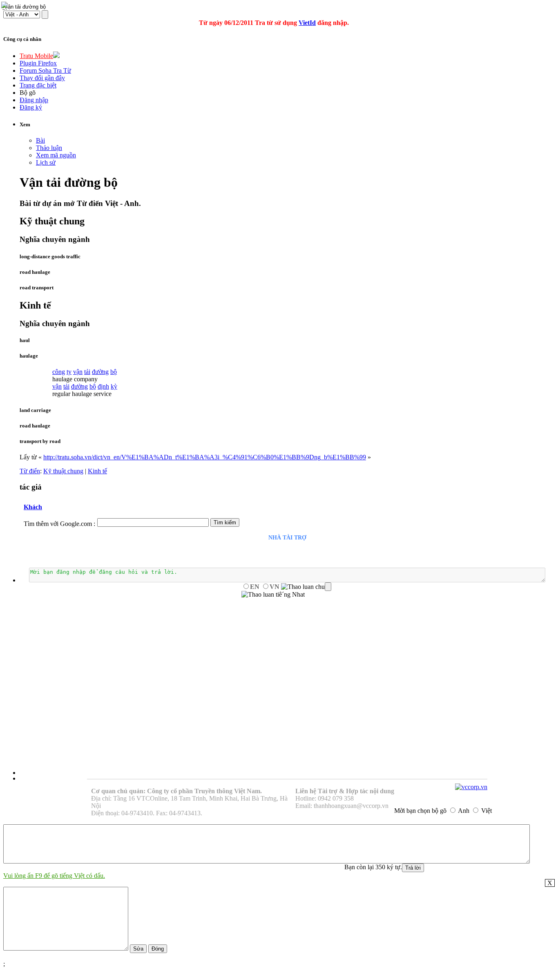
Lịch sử (46, 162)
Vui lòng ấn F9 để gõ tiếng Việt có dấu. (54, 875)
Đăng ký (31, 107)
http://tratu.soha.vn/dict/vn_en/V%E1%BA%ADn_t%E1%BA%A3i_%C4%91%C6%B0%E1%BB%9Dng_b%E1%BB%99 (204, 457)
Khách (33, 506)
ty (69, 371)
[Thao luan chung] (306, 587)
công (58, 371)
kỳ (114, 386)
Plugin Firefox (38, 63)
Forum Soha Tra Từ (45, 70)
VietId (307, 22)
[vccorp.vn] (471, 786)
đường (100, 371)
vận (78, 371)
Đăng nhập (34, 99)
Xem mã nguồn (56, 155)
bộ (113, 371)
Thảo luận (49, 147)
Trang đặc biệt (38, 85)
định (103, 386)
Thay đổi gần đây (42, 77)
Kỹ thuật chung (63, 471)
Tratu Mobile (36, 55)
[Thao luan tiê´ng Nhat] (273, 594)
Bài (40, 140)
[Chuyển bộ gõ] (5, 6)
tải (87, 371)
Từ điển (30, 471)
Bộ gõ (28, 92)
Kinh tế (97, 471)
